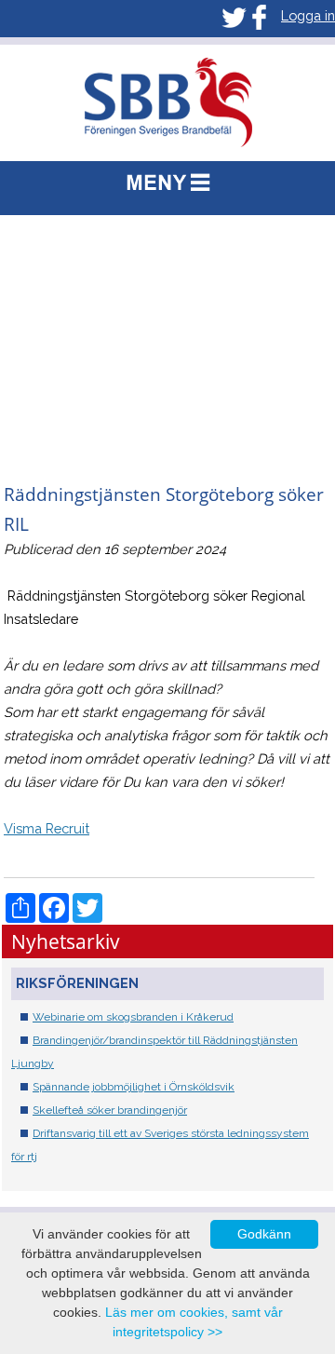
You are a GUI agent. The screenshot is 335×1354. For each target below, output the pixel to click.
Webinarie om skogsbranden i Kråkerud (133, 1016)
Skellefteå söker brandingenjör (110, 1110)
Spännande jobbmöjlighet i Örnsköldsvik (133, 1086)
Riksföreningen (77, 983)
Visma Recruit (46, 828)
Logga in (308, 15)
